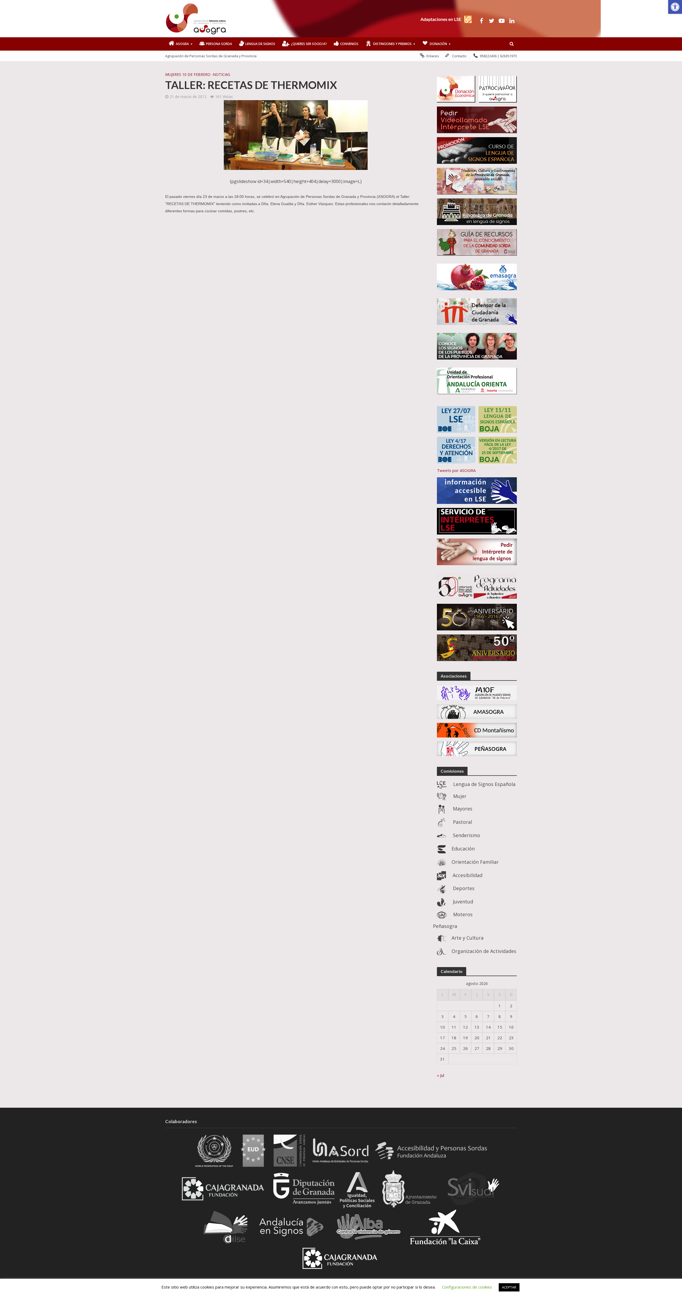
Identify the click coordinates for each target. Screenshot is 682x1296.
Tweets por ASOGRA (456, 470)
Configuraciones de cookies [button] (467, 1287)
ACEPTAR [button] (509, 1287)
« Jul (440, 1075)
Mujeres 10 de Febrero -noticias (197, 74)
